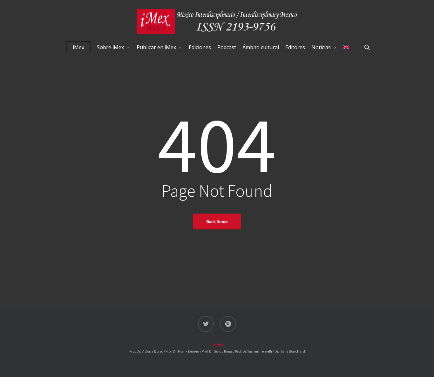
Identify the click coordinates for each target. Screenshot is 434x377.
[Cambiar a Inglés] (346, 47)
